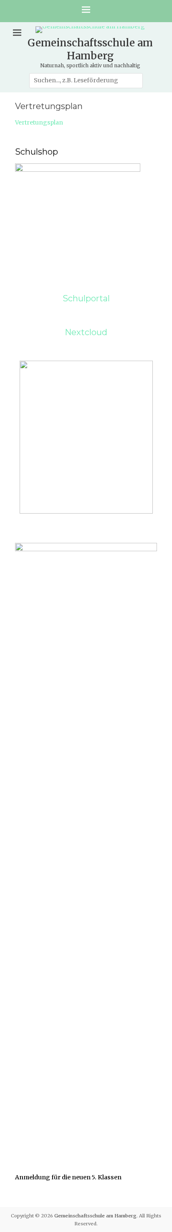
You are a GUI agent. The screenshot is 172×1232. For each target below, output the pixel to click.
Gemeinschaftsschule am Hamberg (90, 49)
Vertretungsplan (39, 122)
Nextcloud (86, 332)
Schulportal (86, 298)
